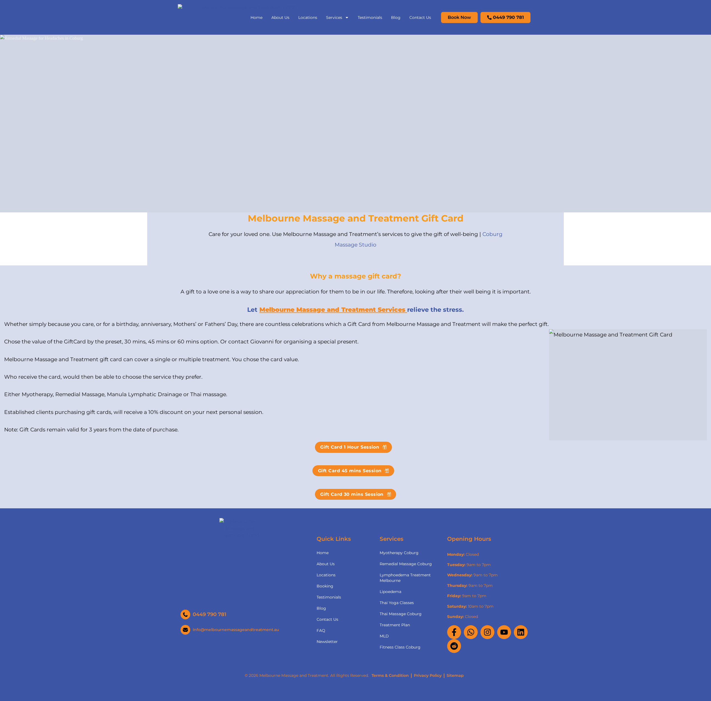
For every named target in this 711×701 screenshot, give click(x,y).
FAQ (321, 630)
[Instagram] (487, 632)
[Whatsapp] (471, 632)
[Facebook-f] (454, 632)
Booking (325, 586)
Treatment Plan (395, 624)
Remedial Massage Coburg (406, 563)
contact (238, 341)
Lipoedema (390, 591)
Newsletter (327, 641)
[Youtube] (504, 632)
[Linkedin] (521, 632)
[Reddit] (454, 646)
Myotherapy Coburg (399, 552)
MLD (384, 636)
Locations (307, 17)
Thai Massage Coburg (401, 613)
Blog (395, 17)
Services (334, 17)
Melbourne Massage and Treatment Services (333, 309)
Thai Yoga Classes (397, 602)
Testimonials (370, 17)
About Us (280, 17)
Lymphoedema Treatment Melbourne (405, 577)
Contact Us (420, 17)
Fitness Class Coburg (400, 647)
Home (256, 17)
